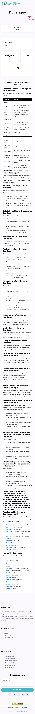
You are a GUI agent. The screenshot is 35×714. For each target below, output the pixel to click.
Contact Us (7, 635)
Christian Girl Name (10, 663)
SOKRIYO (24, 707)
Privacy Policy (8, 637)
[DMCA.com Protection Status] (17, 703)
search (13, 560)
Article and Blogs (9, 640)
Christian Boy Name (10, 660)
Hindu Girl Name (9, 667)
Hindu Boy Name (9, 665)
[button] (29, 2)
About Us (7, 633)
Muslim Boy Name (9, 656)
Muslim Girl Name (9, 658)
